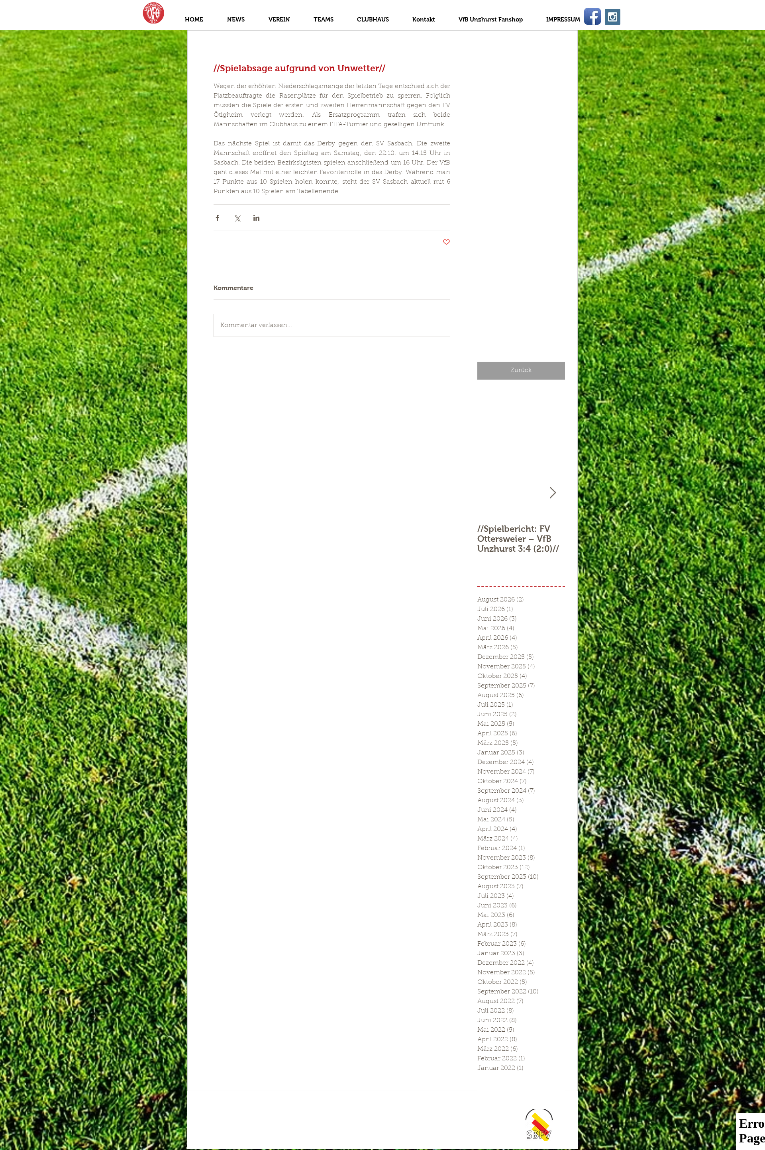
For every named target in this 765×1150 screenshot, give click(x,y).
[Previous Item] (490, 493)
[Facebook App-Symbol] (592, 16)
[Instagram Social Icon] (612, 17)
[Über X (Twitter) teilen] (237, 217)
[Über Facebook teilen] (217, 217)
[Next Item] (552, 493)
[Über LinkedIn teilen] (256, 217)
